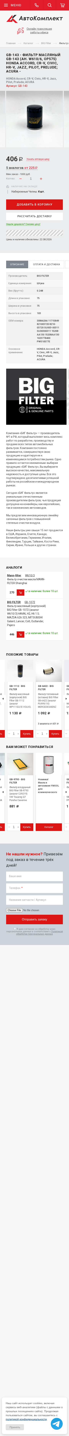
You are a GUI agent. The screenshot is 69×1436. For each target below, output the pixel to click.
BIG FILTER (14, 602)
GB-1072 (30, 602)
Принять (15, 1427)
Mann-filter (14, 575)
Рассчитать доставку (34, 216)
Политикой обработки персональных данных (39, 932)
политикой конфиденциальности (26, 1419)
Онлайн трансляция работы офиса (39, 30)
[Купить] (20, 592)
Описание (17, 264)
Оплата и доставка (46, 264)
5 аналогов (22, 168)
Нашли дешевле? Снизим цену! (23, 224)
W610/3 (30, 575)
